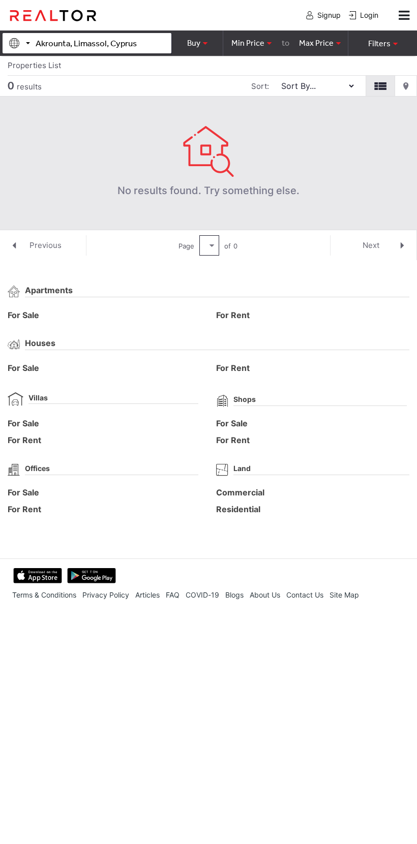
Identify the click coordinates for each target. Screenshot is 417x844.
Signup (329, 15)
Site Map (344, 594)
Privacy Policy (105, 594)
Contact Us (304, 594)
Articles (147, 594)
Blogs (234, 594)
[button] (382, 43)
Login (369, 15)
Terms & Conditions (44, 594)
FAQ (173, 594)
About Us (265, 594)
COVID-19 (202, 594)
